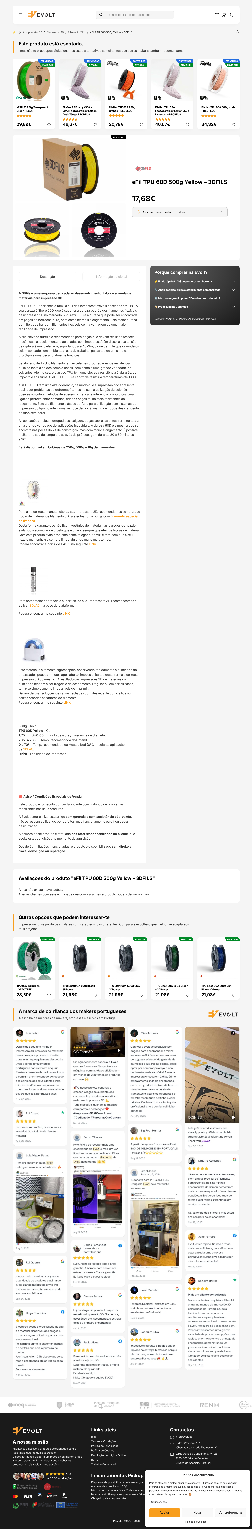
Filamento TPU (77, 32)
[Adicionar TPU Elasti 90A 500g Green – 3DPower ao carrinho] (188, 974)
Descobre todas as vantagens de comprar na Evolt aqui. (185, 318)
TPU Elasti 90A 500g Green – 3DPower (171, 987)
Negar (197, 1512)
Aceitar (165, 1512)
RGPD (94, 1459)
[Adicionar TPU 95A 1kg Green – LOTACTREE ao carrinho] (49, 974)
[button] (70, 169)
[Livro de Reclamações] (52, 1486)
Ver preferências (231, 1512)
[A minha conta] (231, 14)
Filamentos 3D (55, 32)
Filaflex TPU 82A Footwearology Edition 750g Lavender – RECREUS (172, 111)
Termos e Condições (103, 1441)
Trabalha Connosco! (103, 1464)
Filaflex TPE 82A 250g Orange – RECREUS (122, 109)
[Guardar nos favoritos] (238, 32)
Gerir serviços (159, 1501)
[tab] (47, 276)
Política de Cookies (195, 1521)
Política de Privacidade (104, 1445)
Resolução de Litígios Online (108, 1455)
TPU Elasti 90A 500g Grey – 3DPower (125, 987)
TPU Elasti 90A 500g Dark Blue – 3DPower (216, 987)
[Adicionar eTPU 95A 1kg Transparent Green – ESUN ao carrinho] (49, 96)
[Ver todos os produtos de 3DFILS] (143, 168)
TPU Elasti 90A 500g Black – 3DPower (80, 987)
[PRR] (45, 1505)
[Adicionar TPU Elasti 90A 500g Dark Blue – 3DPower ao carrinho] (234, 974)
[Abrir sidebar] (21, 15)
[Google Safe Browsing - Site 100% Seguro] (25, 1486)
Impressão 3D (33, 32)
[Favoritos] (217, 15)
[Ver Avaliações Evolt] (126, 1208)
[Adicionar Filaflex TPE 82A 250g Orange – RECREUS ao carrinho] (141, 96)
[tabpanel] (79, 572)
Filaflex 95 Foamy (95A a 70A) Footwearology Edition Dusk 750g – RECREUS (80, 111)
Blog (94, 1436)
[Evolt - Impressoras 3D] (41, 14)
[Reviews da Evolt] (45, 1476)
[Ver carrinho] (224, 15)
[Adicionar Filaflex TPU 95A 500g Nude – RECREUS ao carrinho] (234, 96)
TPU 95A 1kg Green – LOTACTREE (29, 987)
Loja (18, 32)
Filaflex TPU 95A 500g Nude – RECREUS (218, 109)
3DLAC (35, 605)
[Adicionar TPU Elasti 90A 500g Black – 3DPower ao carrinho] (95, 974)
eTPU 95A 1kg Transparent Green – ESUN (32, 109)
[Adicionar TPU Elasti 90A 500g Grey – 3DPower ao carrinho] (141, 974)
